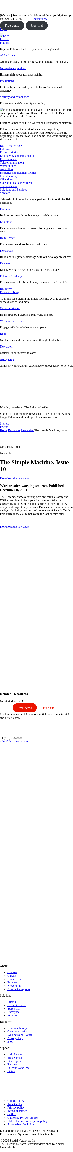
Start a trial (13, 1008)
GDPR (11, 1114)
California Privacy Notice (22, 1117)
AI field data (7, 55)
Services (5, 192)
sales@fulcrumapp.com (14, 741)
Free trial (37, 25)
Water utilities (8, 165)
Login (3, 29)
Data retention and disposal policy (27, 1121)
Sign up (4, 423)
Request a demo (16, 1005)
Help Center (7, 237)
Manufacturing (8, 176)
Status (11, 1071)
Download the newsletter (15, 478)
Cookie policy (15, 1100)
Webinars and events (12, 321)
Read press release (11, 145)
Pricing (11, 1001)
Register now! (40, 18)
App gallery (7, 359)
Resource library (9, 292)
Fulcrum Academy (11, 276)
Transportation (8, 186)
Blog (3, 333)
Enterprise (6, 221)
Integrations (7, 80)
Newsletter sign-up (18, 989)
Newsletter (27, 430)
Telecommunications (12, 162)
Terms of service (17, 1110)
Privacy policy (16, 1107)
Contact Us (14, 979)
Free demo (12, 25)
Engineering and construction (17, 155)
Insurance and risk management (18, 172)
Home (3, 430)
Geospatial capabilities (13, 68)
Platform (5, 42)
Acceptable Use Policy (20, 1124)
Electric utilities (9, 152)
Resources (14, 430)
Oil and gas (6, 179)
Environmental (8, 159)
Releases (5, 263)
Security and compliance (14, 97)
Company (13, 972)
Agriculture (6, 169)
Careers (11, 975)
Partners (5, 209)
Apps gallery (15, 1038)
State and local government (16, 182)
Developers (6, 250)
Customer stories (10, 308)
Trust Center (14, 1057)
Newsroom (6, 346)
